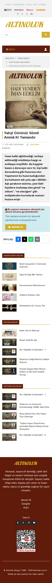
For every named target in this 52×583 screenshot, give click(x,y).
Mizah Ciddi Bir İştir (28, 340)
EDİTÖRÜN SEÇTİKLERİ (13, 386)
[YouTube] (31, 14)
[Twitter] (23, 523)
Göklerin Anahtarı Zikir (29, 295)
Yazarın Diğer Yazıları (13, 255)
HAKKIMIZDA (19, 4)
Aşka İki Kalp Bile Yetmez (30, 274)
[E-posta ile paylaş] (37, 239)
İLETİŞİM (42, 4)
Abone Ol (17, 227)
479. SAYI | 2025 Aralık (14, 144)
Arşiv (26, 507)
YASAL (29, 4)
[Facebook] (18, 14)
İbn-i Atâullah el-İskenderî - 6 (32, 435)
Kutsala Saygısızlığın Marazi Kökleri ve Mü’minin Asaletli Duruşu (32, 372)
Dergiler (26, 503)
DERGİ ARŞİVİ (23, 58)
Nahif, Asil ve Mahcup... (30, 330)
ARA (35, 4)
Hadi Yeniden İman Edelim (19, 62)
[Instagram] (27, 14)
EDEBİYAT (6, 148)
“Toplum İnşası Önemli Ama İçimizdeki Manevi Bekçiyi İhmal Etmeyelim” (33, 426)
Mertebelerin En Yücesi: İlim (32, 305)
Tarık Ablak (34, 144)
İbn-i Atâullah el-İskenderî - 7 (32, 349)
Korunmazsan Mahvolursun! (32, 285)
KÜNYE (8, 4)
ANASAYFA (9, 58)
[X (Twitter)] (22, 14)
